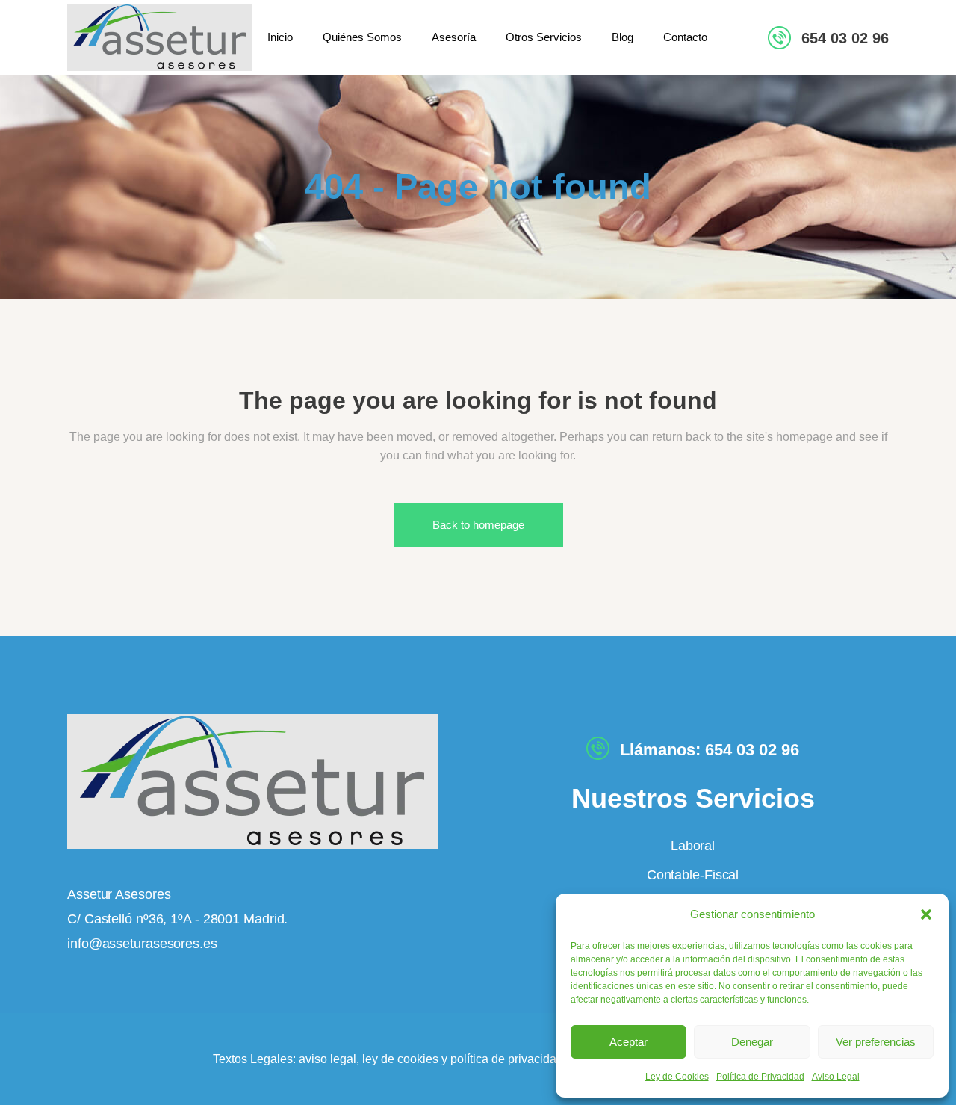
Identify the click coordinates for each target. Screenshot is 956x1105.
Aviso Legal (836, 1076)
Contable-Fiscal (693, 874)
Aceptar (628, 1042)
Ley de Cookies (677, 1076)
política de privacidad (506, 1059)
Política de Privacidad (760, 1076)
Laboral (693, 845)
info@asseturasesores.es (142, 943)
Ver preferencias (876, 1042)
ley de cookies (398, 1059)
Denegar (752, 1042)
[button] (926, 914)
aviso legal (327, 1059)
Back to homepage (478, 525)
